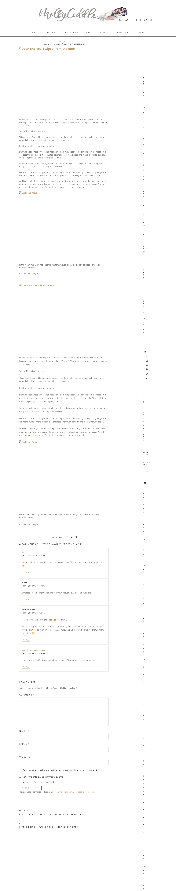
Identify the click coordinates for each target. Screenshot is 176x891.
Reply (26, 572)
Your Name (146, 453)
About (35, 33)
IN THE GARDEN (143, 787)
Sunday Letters (123, 33)
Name (24, 731)
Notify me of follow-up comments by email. (43, 777)
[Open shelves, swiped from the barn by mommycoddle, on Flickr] (64, 80)
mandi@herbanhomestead (33, 650)
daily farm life (144, 531)
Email (24, 744)
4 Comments (56, 537)
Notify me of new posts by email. (38, 782)
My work (51, 33)
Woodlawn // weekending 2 (64, 44)
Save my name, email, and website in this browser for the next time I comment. (60, 770)
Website (25, 757)
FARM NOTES (144, 749)
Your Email (146, 464)
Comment (27, 695)
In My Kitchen (71, 33)
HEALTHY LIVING (143, 832)
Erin (24, 552)
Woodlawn (64, 41)
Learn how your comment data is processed (74, 792)
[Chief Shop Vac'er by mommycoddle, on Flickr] (64, 225)
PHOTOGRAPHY (143, 637)
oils (88, 33)
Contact (103, 33)
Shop (141, 33)
